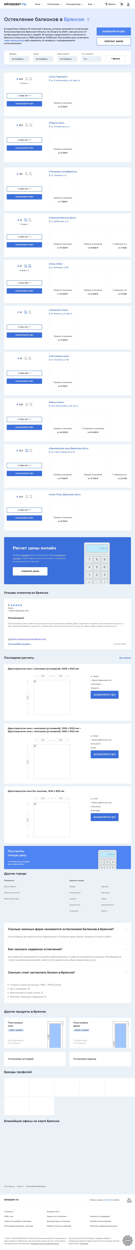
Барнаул (105, 886)
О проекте (8, 1211)
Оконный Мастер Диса (19, 644)
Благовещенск (108, 905)
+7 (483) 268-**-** (24, 373)
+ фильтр (115, 58)
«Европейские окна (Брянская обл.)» (69, 448)
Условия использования (100, 1221)
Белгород (106, 893)
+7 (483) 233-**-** (24, 189)
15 (28, 270)
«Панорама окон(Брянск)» (63, 171)
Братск (104, 911)
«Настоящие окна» (59, 356)
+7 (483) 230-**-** (24, 237)
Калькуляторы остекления (58, 1221)
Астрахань (73, 911)
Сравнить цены (30, 571)
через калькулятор (14, 40)
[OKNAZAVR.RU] (15, 4)
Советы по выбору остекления (17, 1221)
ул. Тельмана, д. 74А (60, 360)
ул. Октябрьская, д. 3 (60, 127)
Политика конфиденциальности (103, 1226)
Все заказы (125, 658)
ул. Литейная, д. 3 (58, 175)
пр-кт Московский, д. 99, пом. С (64, 406)
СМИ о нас (8, 1216)
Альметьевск (75, 893)
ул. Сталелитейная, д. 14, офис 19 (65, 80)
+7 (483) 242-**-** (24, 510)
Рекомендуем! (16, 617)
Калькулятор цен (114, 31)
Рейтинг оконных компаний (59, 1226)
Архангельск (74, 905)
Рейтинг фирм (114, 41)
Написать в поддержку (100, 1216)
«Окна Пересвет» (58, 76)
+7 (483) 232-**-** (24, 140)
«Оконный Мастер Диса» (62, 217)
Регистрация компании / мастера (18, 1226)
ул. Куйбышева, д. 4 (59, 221)
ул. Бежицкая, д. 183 (59, 268)
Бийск (104, 899)
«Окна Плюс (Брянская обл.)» (65, 494)
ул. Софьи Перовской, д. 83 (63, 452)
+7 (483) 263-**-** (24, 419)
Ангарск (72, 899)
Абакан (72, 886)
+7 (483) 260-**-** (24, 465)
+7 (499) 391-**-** (24, 96)
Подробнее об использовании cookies (44, 1244)
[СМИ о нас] (127, 1245)
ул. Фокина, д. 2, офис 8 (61, 314)
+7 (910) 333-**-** (24, 327)
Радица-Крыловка (11, 899)
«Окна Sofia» (56, 263)
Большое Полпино (12, 893)
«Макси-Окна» (56, 402)
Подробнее (84, 1244)
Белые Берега (10, 886)
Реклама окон (53, 1211)
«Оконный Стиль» (58, 310)
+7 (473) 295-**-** (24, 283)
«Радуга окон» (56, 122)
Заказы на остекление (57, 1216)
